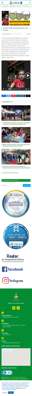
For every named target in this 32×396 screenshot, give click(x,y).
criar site (11, 377)
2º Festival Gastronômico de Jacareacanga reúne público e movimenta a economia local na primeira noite (16, 123)
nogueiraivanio (6, 34)
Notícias (29, 34)
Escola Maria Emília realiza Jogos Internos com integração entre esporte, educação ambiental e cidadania (16, 167)
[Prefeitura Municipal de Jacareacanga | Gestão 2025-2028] (16, 2)
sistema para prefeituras (19, 377)
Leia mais (18, 388)
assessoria (11, 378)
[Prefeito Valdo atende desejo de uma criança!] (16, 18)
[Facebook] (13, 307)
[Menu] (2, 2)
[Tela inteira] (28, 89)
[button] (28, 76)
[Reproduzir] (3, 89)
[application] (16, 75)
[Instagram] (18, 307)
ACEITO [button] (11, 392)
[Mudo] (26, 89)
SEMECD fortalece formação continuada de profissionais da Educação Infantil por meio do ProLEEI (16, 145)
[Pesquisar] (30, 2)
